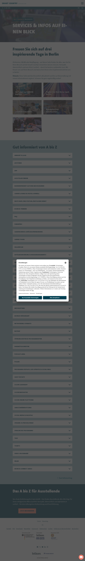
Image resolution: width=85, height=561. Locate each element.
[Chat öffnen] (81, 557)
